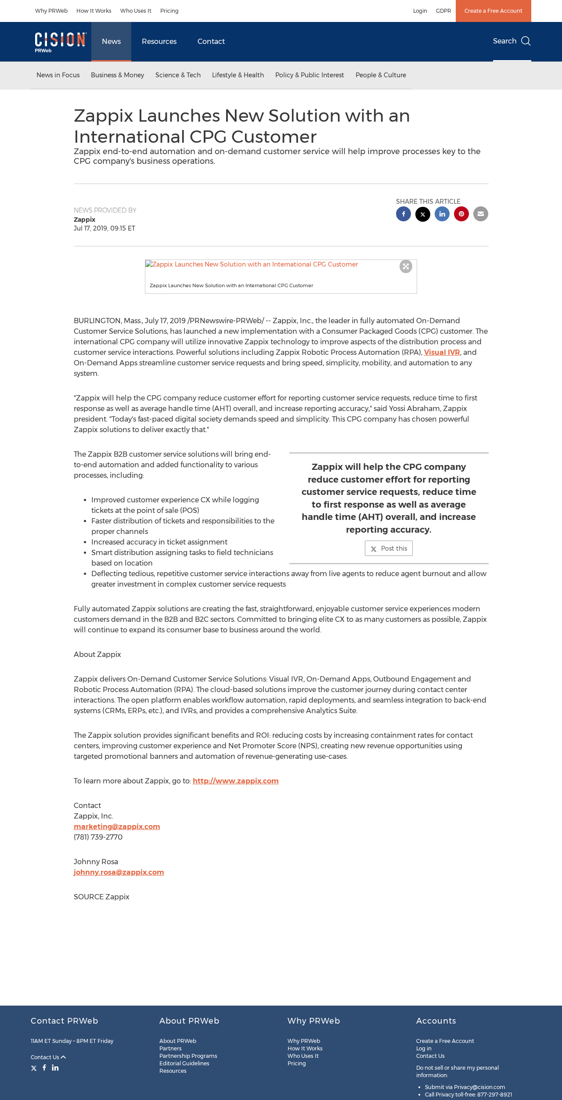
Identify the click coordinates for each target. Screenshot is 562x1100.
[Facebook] (44, 1067)
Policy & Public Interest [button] (309, 75)
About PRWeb (177, 1041)
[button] (281, 264)
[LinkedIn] (55, 1067)
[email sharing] (480, 215)
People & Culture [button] (381, 75)
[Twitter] (35, 1067)
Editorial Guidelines (184, 1063)
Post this (394, 548)
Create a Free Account (493, 10)
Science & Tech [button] (178, 75)
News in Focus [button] (57, 75)
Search (505, 41)
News (111, 41)
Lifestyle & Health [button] (238, 75)
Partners (170, 1048)
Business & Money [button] (117, 75)
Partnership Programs (188, 1056)
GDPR (443, 10)
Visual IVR (442, 352)
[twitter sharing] (422, 215)
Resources (159, 41)
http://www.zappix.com (236, 781)
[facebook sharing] (403, 215)
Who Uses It (135, 10)
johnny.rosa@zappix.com (119, 872)
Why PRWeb (51, 10)
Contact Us (46, 1057)
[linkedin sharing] (442, 215)
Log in (424, 1048)
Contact (211, 41)
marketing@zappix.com (117, 826)
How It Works (94, 10)
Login (420, 10)
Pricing (169, 10)
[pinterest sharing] (461, 215)
